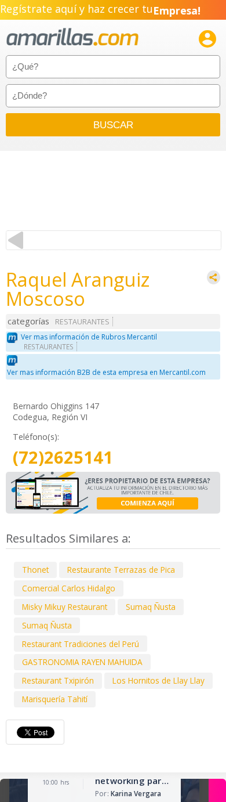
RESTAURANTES (82, 322)
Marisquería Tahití (55, 699)
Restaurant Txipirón (58, 680)
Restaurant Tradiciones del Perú (80, 643)
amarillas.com (72, 37)
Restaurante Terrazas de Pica (121, 569)
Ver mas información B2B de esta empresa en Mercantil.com (106, 372)
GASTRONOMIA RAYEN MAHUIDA (82, 661)
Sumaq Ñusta (151, 606)
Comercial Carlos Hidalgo (68, 588)
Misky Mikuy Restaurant (64, 606)
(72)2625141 (63, 457)
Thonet (35, 569)
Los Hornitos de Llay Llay (158, 680)
